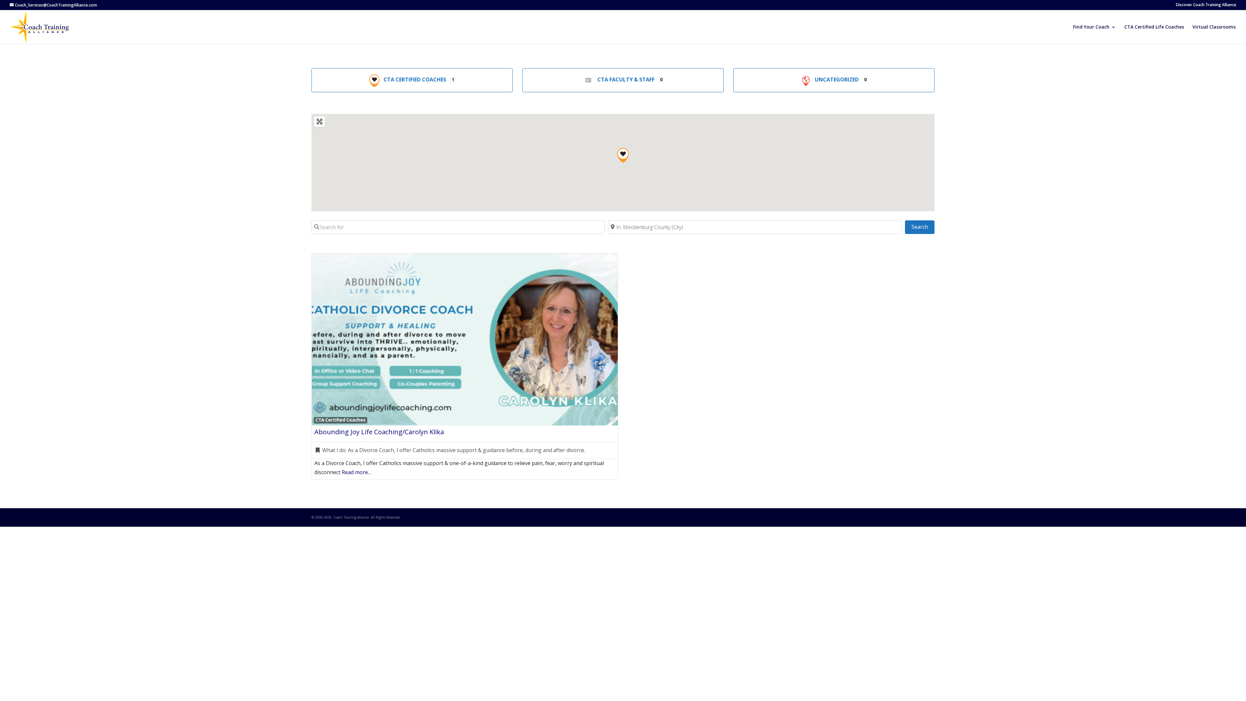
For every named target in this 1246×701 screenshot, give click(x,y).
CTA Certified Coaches (415, 79)
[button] (623, 155)
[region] (623, 162)
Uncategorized (837, 79)
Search (922, 226)
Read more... (356, 472)
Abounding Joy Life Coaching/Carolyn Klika (379, 431)
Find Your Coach (1091, 27)
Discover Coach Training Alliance (1206, 5)
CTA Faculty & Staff (625, 79)
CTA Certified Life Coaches (1154, 27)
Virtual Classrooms (1214, 27)
